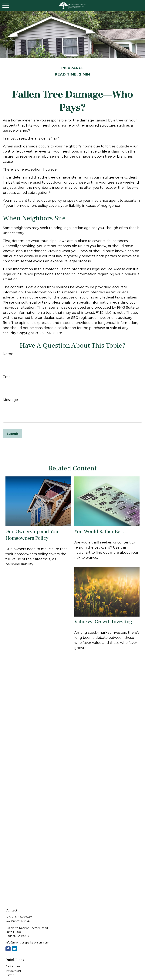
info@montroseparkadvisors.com (27, 942)
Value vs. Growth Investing (103, 621)
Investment (13, 970)
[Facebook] (8, 948)
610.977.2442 (23, 917)
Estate (9, 975)
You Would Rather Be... (99, 531)
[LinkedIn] (14, 948)
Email (8, 377)
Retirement (13, 966)
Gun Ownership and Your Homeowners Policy (32, 534)
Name (8, 354)
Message (10, 400)
